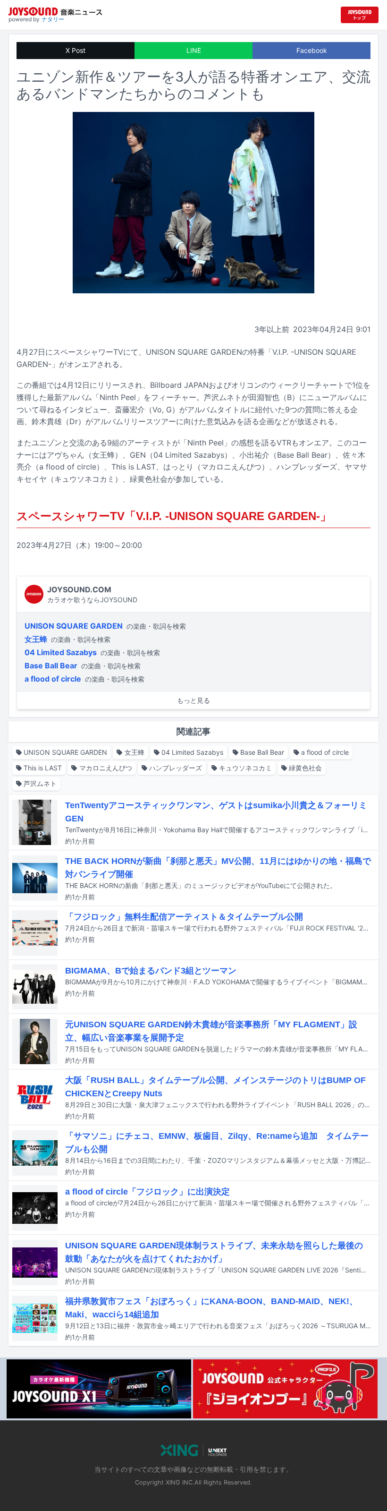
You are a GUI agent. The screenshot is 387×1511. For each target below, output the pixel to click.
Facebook (311, 50)
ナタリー (53, 19)
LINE (193, 50)
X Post (75, 50)
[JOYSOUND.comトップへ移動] (360, 15)
